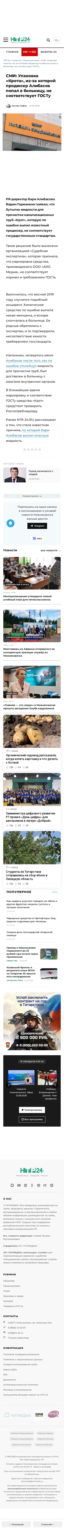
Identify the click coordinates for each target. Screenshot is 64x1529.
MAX (39, 538)
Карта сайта (10, 1369)
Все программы (33, 1119)
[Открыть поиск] (48, 40)
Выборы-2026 (50, 52)
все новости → (51, 550)
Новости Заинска (44, 1445)
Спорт (6, 1291)
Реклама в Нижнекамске (17, 1390)
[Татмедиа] (18, 1416)
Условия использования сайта (20, 1364)
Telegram (39, 526)
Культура (8, 1301)
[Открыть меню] (5, 40)
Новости (16, 60)
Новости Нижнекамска (22, 1433)
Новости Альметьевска (22, 1439)
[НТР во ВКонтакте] (25, 1185)
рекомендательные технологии (23, 1488)
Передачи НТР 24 (13, 1306)
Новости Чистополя (21, 1445)
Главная (12, 52)
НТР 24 (7, 60)
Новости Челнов (45, 1439)
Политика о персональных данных (22, 1359)
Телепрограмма (33, 1110)
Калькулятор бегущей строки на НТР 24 (25, 1395)
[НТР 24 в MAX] (12, 1185)
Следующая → (47, 1524)
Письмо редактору (18, 1338)
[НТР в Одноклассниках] (32, 1185)
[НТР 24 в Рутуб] (45, 1185)
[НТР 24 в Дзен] (51, 1185)
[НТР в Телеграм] (38, 1185)
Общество (9, 1281)
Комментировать (31, 496)
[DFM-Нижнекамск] (39, 1415)
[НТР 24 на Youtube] (19, 1185)
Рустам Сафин (19, 105)
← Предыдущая (16, 1524)
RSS (5, 1374)
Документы (9, 1379)
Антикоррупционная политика (20, 1384)
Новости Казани (45, 1433)
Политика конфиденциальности (21, 1354)
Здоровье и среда (13, 1296)
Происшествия (31, 60)
